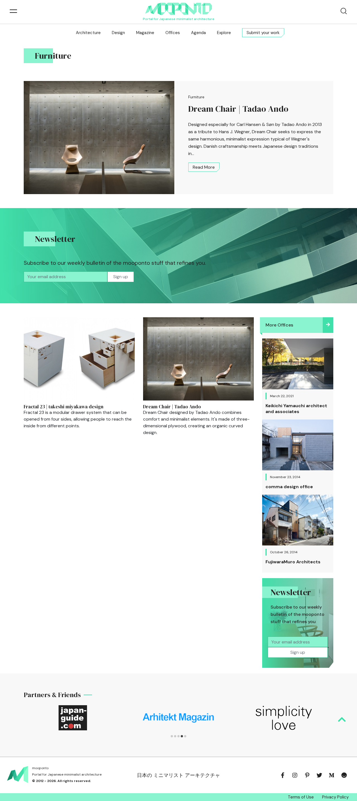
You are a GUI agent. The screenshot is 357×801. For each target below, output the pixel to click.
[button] (171, 736)
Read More (204, 167)
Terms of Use (301, 797)
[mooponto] (178, 8)
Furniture (196, 96)
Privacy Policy (335, 797)
